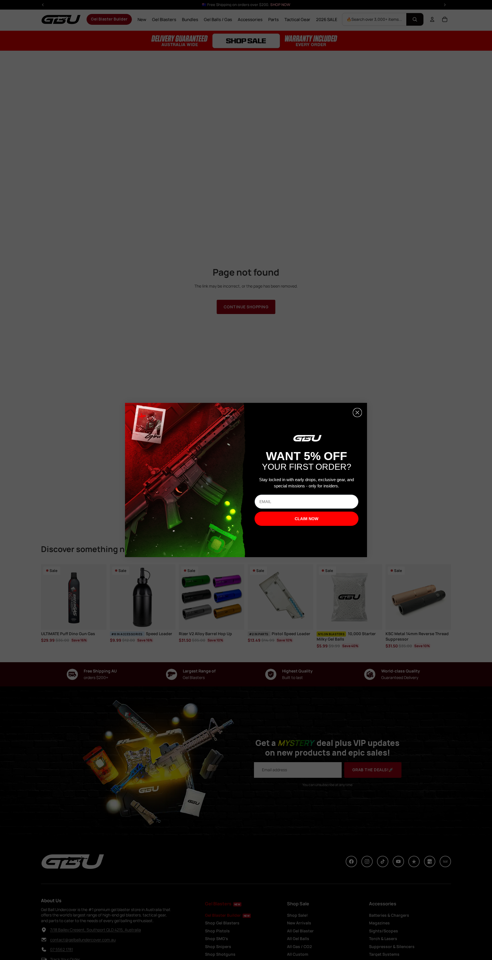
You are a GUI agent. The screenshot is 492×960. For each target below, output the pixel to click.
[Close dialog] (357, 413)
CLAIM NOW (306, 518)
